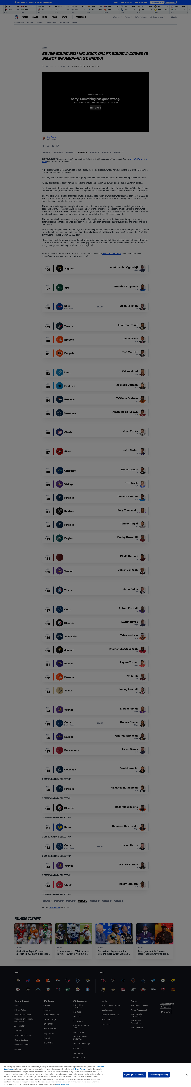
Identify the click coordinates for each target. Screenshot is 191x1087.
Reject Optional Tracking (134, 1075)
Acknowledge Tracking (159, 1075)
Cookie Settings (62, 1084)
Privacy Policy (79, 1069)
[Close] (187, 1075)
